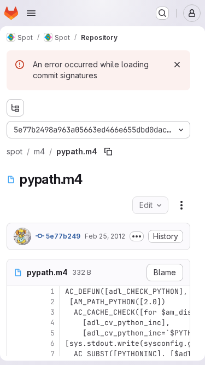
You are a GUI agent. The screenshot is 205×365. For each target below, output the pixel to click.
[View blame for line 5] (16, 333)
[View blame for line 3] (16, 312)
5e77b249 (62, 236)
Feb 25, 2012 (105, 236)
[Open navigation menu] (31, 13)
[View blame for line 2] (16, 302)
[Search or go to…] (162, 13)
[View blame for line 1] (16, 291)
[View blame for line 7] (16, 354)
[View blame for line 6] (16, 343)
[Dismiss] (177, 64)
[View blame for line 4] (16, 322)
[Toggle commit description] (137, 236)
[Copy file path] (108, 151)
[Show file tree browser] (15, 108)
